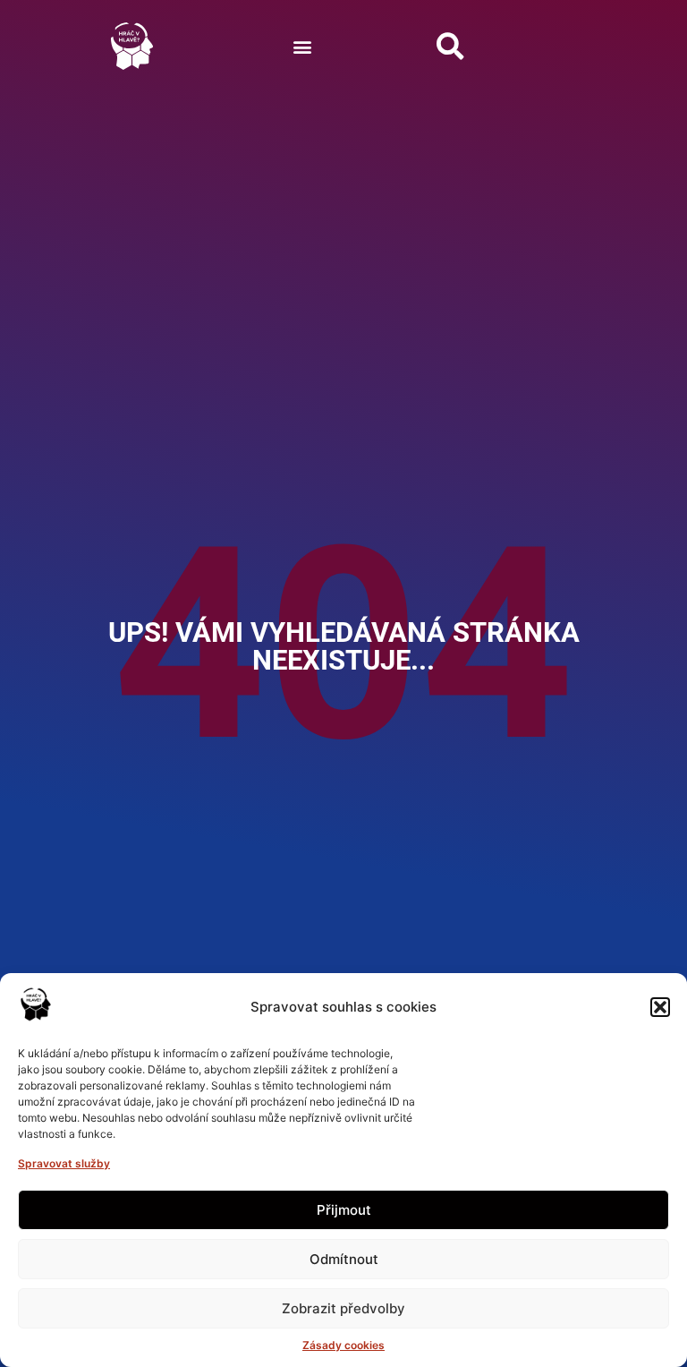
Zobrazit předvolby (343, 1308)
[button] (660, 1007)
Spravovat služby (64, 1163)
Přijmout (344, 1209)
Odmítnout (344, 1259)
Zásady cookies (343, 1345)
